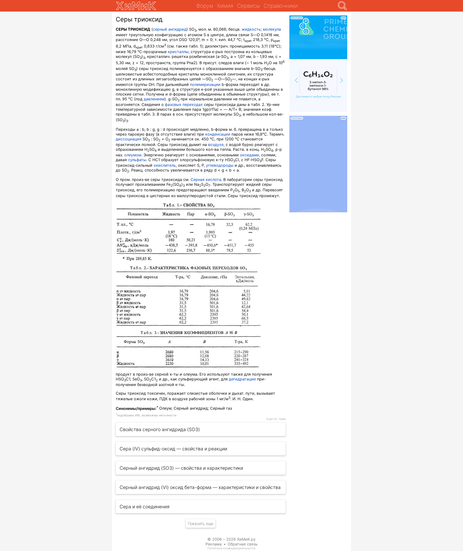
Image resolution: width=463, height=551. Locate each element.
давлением (154, 98)
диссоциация (128, 139)
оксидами (249, 154)
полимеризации (205, 84)
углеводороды (219, 165)
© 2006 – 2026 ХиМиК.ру (231, 539)
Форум (204, 5)
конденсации (217, 134)
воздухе (216, 144)
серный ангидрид (169, 29)
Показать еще (200, 523)
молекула (272, 29)
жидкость (251, 29)
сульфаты (137, 159)
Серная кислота (206, 179)
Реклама (213, 544)
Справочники (281, 5)
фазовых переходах (184, 104)
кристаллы (178, 51)
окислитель (165, 165)
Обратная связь (243, 544)
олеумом (132, 154)
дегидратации (242, 379)
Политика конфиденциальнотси (231, 548)
